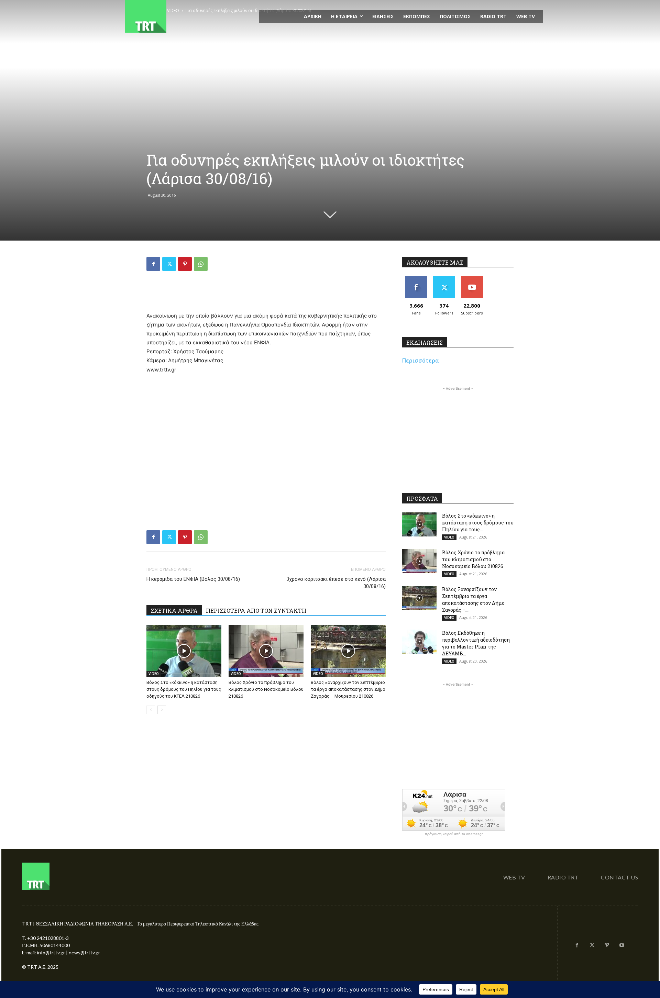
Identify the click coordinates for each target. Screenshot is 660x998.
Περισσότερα (420, 360)
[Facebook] (153, 264)
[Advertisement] (266, 294)
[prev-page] (150, 710)
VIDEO (153, 673)
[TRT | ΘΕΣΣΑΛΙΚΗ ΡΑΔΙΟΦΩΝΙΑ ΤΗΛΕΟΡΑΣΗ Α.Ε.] (188, 16)
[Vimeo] (607, 945)
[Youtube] (622, 945)
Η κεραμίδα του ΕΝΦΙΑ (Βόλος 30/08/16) (193, 579)
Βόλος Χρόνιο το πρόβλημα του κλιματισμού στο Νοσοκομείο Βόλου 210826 (266, 689)
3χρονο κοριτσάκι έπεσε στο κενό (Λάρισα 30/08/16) (336, 582)
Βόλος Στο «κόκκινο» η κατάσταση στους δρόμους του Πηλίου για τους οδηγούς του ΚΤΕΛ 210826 (183, 689)
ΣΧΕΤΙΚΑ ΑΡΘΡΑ (174, 610)
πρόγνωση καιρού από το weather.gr (454, 834)
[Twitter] (169, 264)
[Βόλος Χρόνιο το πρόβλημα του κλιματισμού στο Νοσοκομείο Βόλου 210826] (266, 651)
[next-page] (161, 710)
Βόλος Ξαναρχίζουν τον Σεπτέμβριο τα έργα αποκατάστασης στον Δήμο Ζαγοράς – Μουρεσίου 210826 (348, 689)
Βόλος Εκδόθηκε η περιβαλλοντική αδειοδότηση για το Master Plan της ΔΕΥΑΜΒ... (476, 643)
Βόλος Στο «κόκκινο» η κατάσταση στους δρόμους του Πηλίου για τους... (478, 522)
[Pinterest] (185, 264)
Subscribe (472, 278)
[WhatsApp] (201, 264)
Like (416, 278)
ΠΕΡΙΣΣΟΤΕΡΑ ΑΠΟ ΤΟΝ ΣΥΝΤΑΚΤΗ (256, 610)
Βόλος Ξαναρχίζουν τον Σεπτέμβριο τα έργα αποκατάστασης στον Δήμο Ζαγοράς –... (473, 599)
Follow (444, 278)
